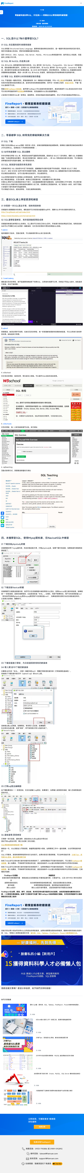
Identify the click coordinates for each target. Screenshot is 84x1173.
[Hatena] (2, 525)
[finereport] (7, 3)
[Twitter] (2, 517)
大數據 (61, 80)
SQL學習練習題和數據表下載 (12, 845)
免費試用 (42, 1127)
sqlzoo (5, 230)
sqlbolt (5, 328)
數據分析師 (69, 83)
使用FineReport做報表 (13, 89)
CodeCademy (8, 278)
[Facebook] (2, 513)
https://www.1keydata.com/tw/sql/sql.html (18, 216)
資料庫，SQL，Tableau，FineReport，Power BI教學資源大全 (54, 933)
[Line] (2, 521)
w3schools (7, 424)
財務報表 (21, 91)
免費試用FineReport (42, 1142)
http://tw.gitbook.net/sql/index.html (15, 212)
